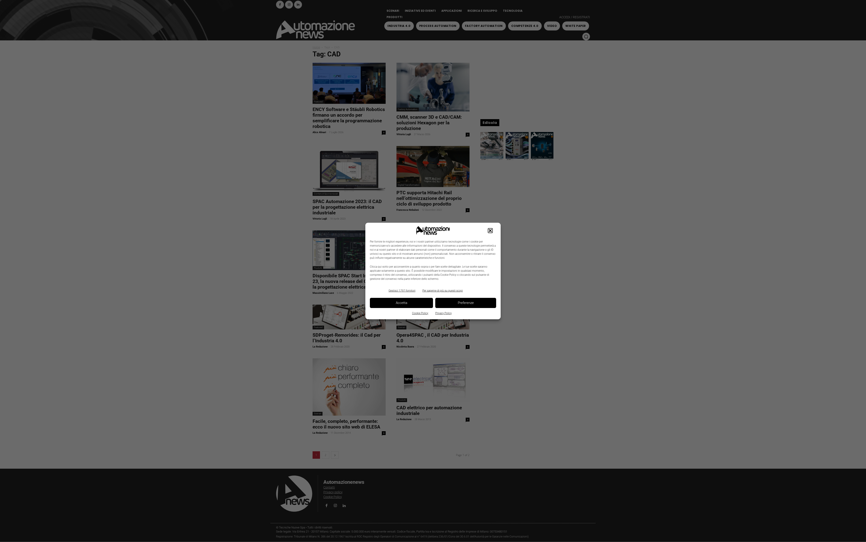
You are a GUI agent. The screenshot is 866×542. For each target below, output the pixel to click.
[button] (490, 230)
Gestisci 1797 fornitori (402, 290)
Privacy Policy (443, 313)
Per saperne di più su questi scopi (442, 290)
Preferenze (466, 303)
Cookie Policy (420, 313)
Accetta (401, 303)
